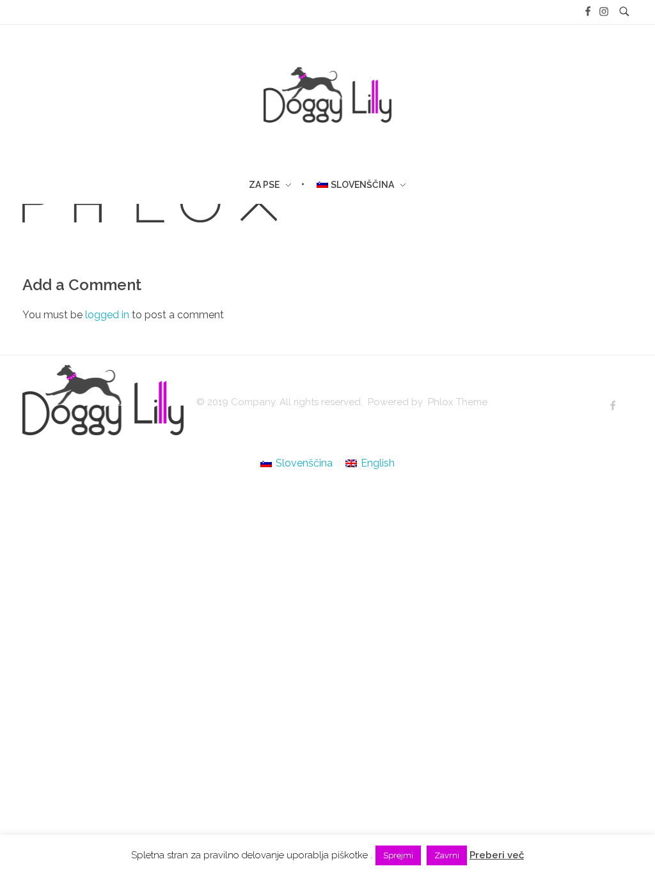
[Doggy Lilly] (103, 400)
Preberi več (497, 855)
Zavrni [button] (446, 855)
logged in (108, 315)
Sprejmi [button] (398, 855)
